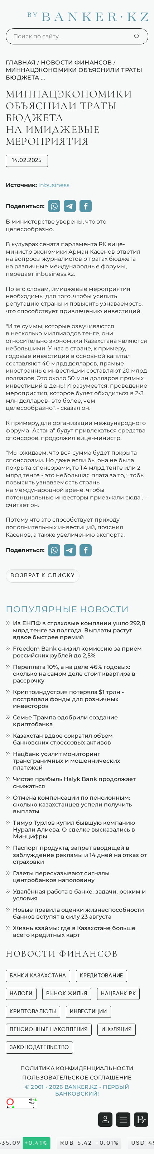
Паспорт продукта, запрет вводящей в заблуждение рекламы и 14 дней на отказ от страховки (80, 854)
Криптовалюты (33, 1011)
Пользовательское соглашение (76, 1077)
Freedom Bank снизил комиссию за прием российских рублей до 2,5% (77, 652)
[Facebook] (86, 206)
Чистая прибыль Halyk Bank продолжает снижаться (74, 782)
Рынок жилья (66, 993)
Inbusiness (53, 184)
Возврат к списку (42, 576)
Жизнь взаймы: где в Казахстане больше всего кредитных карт (74, 931)
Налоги (21, 993)
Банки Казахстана (38, 975)
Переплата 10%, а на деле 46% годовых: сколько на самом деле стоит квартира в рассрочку (74, 674)
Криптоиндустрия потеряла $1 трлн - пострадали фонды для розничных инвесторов (68, 699)
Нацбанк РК (118, 993)
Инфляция (116, 1029)
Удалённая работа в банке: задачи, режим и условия (79, 895)
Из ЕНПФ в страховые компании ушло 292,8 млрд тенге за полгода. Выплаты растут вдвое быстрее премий (79, 630)
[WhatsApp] (54, 206)
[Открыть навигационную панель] (123, 1119)
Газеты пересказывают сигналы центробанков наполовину (61, 877)
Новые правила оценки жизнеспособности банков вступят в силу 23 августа (78, 913)
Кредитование (101, 975)
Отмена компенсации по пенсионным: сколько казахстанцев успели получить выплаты (72, 804)
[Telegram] (70, 206)
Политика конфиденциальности (76, 1068)
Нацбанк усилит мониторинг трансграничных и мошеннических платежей (66, 761)
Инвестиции (88, 1011)
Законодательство (39, 1047)
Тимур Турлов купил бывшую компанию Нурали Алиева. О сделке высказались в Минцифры (74, 829)
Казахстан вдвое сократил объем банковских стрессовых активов (63, 739)
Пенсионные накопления (49, 1029)
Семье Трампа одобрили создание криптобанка (65, 721)
